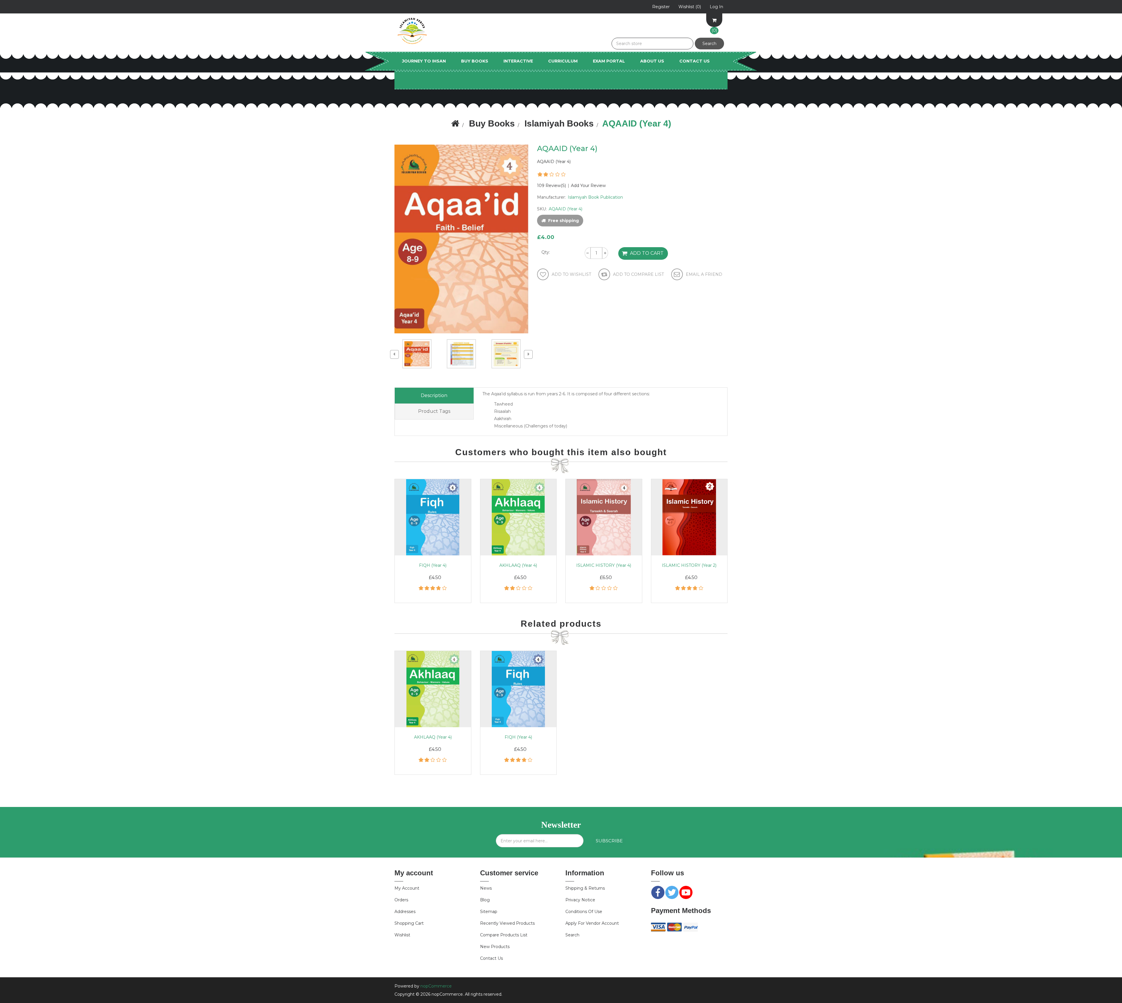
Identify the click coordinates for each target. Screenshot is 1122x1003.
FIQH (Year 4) (432, 565)
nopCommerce (436, 986)
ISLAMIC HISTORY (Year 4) (603, 565)
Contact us (491, 958)
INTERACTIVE (518, 61)
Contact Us (694, 61)
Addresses (404, 911)
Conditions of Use (583, 911)
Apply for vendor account (592, 923)
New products (495, 946)
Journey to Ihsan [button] (424, 61)
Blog (485, 899)
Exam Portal (609, 61)
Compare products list (503, 935)
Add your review (588, 185)
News (486, 888)
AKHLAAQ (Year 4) (518, 565)
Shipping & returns (585, 888)
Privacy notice (580, 899)
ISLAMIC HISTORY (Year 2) (689, 565)
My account (406, 888)
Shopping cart (409, 923)
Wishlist (402, 935)
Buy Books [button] (474, 61)
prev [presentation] (394, 354)
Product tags (434, 411)
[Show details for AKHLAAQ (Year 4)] (518, 517)
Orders (401, 899)
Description (434, 395)
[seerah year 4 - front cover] (604, 517)
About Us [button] (652, 61)
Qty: (545, 252)
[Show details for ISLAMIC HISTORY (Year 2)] (689, 517)
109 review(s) (551, 185)
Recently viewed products (507, 923)
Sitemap (488, 911)
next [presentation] (528, 354)
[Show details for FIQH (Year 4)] (433, 517)
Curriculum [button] (563, 61)
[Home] (455, 123)
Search (572, 935)
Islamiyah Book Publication (595, 197)
